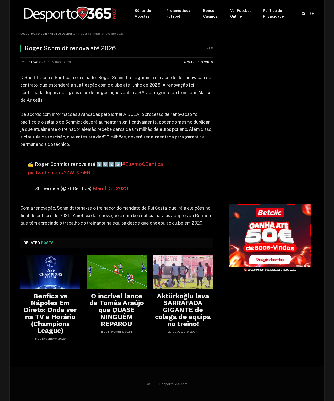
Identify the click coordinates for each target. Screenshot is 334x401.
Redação (31, 62)
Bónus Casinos (210, 13)
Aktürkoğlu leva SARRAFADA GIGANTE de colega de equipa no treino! (183, 310)
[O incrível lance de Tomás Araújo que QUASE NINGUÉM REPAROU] (116, 272)
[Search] (304, 13)
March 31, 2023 (110, 188)
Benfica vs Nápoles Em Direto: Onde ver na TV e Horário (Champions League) (50, 313)
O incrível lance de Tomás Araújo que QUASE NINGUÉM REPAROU (116, 310)
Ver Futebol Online (240, 13)
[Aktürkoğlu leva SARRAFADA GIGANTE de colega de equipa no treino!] (183, 272)
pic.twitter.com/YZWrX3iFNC (61, 172)
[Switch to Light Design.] (311, 13)
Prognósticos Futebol (178, 13)
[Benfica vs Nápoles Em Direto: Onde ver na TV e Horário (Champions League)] (50, 272)
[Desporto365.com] (71, 13)
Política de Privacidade (273, 13)
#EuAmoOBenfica (142, 164)
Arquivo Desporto (63, 33)
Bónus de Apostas (143, 13)
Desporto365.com (33, 33)
